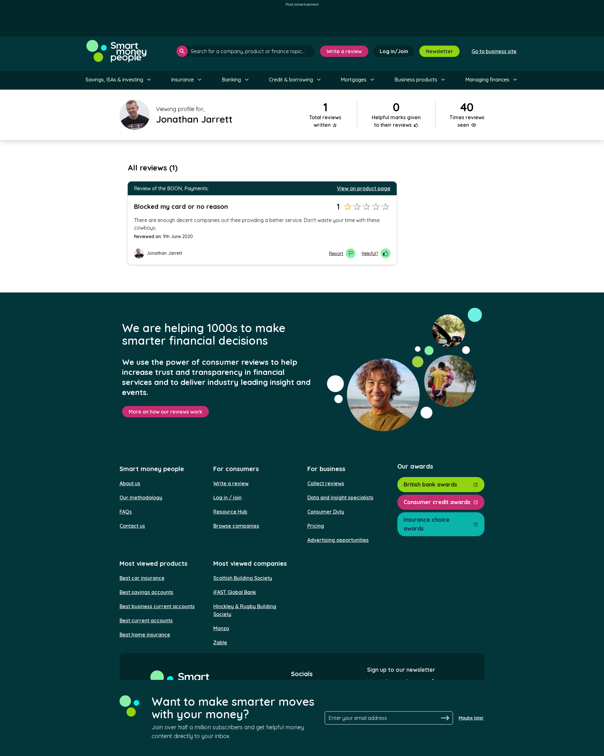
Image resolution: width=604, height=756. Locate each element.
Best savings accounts (146, 592)
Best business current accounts (157, 606)
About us (130, 483)
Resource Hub (230, 512)
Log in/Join (394, 51)
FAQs (126, 512)
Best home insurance (145, 634)
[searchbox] (245, 51)
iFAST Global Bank (234, 592)
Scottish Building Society (242, 578)
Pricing (315, 526)
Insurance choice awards (427, 524)
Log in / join (227, 497)
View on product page (363, 188)
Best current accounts (146, 620)
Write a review (344, 51)
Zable (220, 642)
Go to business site (494, 51)
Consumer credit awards (437, 502)
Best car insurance (142, 578)
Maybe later (471, 718)
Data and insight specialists (340, 497)
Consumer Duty (325, 512)
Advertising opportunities (338, 540)
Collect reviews (325, 483)
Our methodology (141, 497)
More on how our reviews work (165, 412)
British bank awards (430, 484)
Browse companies (236, 526)
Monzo (221, 628)
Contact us (132, 526)
